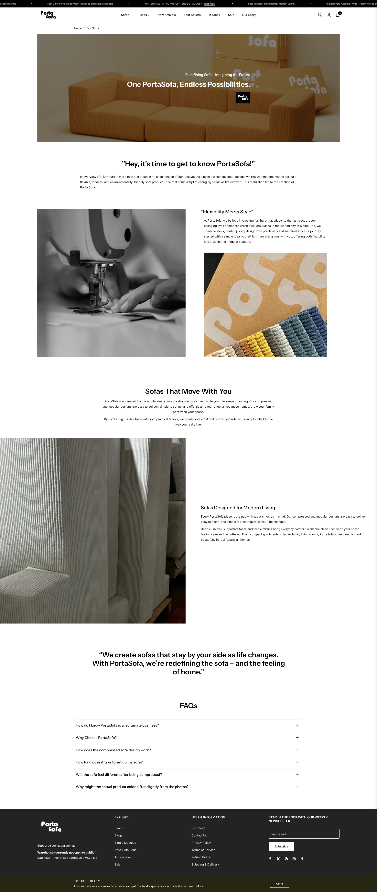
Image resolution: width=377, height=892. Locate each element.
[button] (320, 15)
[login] (328, 15)
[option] (188, 659)
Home (78, 28)
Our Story (198, 828)
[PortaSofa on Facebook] (270, 858)
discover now (89, 202)
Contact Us (199, 835)
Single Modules (125, 843)
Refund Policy (201, 857)
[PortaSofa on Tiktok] (303, 858)
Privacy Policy (201, 843)
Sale (117, 864)
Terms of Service (203, 850)
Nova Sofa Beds (125, 850)
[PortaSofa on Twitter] (278, 858)
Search (119, 828)
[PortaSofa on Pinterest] (286, 858)
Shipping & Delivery (205, 864)
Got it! (279, 883)
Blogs (118, 835)
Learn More (196, 886)
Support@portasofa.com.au (56, 845)
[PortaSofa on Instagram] (294, 858)
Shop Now (233, 3)
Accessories (123, 857)
